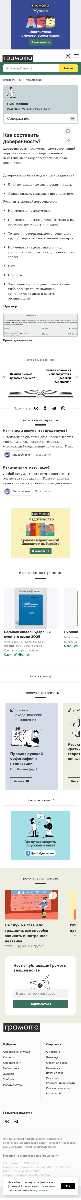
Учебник (8, 1079)
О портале (53, 1051)
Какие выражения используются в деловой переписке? (58, 376)
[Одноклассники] (45, 408)
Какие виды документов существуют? (35, 430)
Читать (19, 781)
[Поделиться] (68, 141)
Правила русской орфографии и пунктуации (26, 758)
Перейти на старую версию (28, 1155)
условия (41, 1190)
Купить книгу (39, 676)
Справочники (12, 1062)
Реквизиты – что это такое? (26, 467)
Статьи (9, 946)
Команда (52, 1057)
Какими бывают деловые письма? (22, 376)
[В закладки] (68, 131)
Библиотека (11, 1068)
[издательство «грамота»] (40, 580)
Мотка (45, 1174)
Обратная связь (56, 1062)
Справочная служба (16, 1051)
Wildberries (21, 654)
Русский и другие (30, 946)
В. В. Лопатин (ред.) (23, 769)
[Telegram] (54, 408)
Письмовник (43, 454)
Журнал (8, 1073)
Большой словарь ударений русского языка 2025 (27, 634)
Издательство (12, 1084)
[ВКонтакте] (36, 408)
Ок (68, 1186)
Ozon (7, 654)
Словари (9, 1057)
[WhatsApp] (63, 408)
